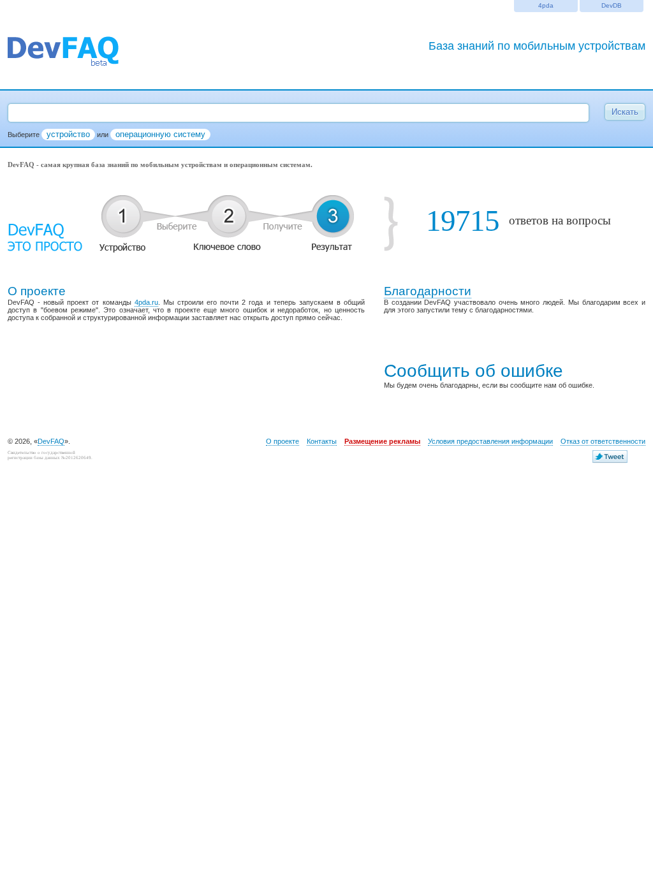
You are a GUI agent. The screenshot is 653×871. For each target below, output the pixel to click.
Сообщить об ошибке (473, 371)
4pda (546, 5)
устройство (68, 134)
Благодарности (427, 291)
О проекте (282, 441)
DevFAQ (51, 441)
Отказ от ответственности (603, 441)
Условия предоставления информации (490, 441)
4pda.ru (146, 302)
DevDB (611, 5)
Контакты (322, 441)
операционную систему (160, 134)
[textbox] (298, 112)
